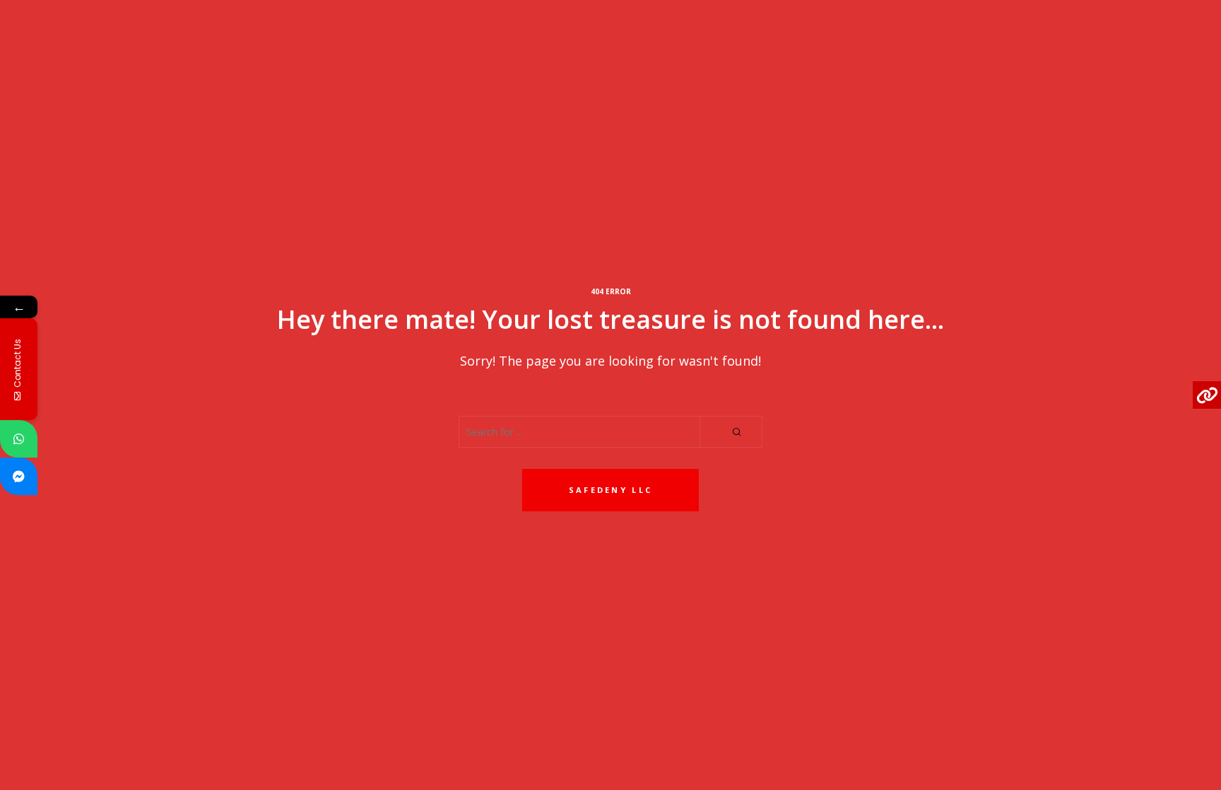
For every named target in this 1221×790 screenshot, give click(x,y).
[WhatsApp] (18, 439)
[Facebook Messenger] (18, 476)
